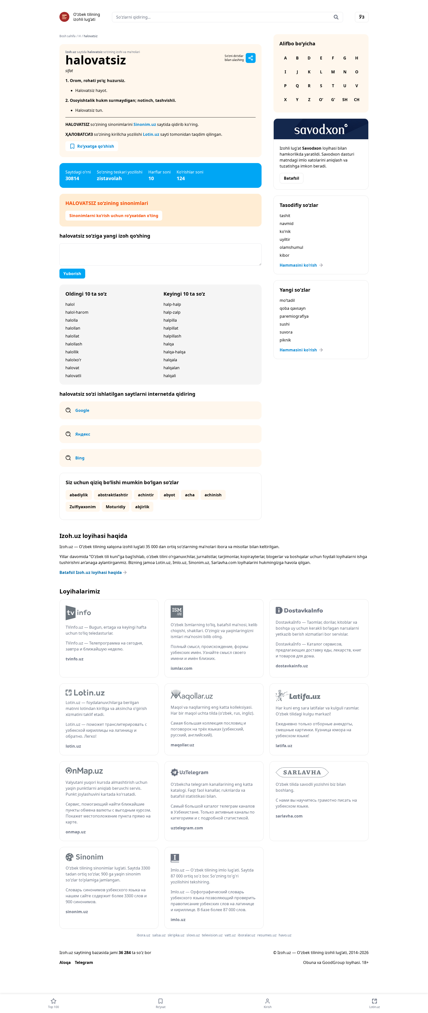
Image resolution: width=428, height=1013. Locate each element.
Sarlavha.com (224, 562)
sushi (285, 324)
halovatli (73, 375)
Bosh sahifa (67, 36)
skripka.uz (176, 935)
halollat (72, 336)
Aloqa (65, 962)
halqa (168, 344)
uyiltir (285, 239)
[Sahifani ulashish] (251, 58)
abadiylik (79, 495)
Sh (345, 99)
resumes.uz (267, 935)
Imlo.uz (180, 562)
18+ (365, 962)
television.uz (212, 935)
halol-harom (76, 312)
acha (190, 495)
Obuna (309, 962)
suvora (286, 332)
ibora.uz (143, 935)
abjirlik (142, 506)
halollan (72, 328)
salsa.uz (159, 935)
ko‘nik (285, 231)
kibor (285, 255)
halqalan (171, 367)
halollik (72, 352)
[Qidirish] (336, 17)
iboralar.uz (246, 935)
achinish (213, 495)
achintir (146, 495)
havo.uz (285, 935)
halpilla (170, 320)
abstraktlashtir (113, 495)
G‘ (333, 99)
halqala (170, 360)
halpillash (172, 336)
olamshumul (291, 247)
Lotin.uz (151, 134)
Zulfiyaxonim (83, 506)
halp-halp (172, 304)
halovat (72, 367)
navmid (287, 223)
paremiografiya (294, 316)
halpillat (170, 328)
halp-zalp (172, 312)
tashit (285, 215)
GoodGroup (333, 962)
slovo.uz (193, 935)
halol (70, 304)
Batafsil (291, 178)
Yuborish (72, 273)
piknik (285, 340)
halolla (71, 320)
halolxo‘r (73, 360)
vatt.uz (230, 935)
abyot (169, 495)
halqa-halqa (174, 352)
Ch (356, 99)
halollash (73, 344)
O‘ (321, 99)
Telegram (84, 962)
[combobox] (227, 17)
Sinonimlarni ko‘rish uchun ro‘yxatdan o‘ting (113, 215)
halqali (169, 375)
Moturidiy (115, 506)
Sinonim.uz (145, 124)
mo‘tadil (287, 300)
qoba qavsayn (293, 308)
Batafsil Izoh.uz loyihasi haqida (90, 572)
